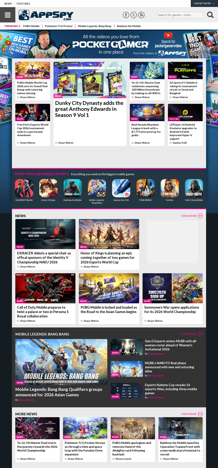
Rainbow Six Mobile (129, 26)
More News (26, 414)
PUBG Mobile (31, 26)
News (8, 3)
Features (23, 3)
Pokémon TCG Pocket (59, 26)
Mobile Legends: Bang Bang (94, 26)
